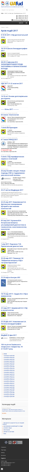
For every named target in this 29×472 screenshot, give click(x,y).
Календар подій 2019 (9, 368)
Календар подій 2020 (9, 366)
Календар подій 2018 (9, 370)
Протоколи (7, 430)
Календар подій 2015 (9, 376)
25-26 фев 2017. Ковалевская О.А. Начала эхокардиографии (13, 323)
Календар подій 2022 (9, 363)
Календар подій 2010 (9, 385)
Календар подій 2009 (9, 387)
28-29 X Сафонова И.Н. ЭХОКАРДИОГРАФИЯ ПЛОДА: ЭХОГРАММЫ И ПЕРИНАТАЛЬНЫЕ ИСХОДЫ (14, 65)
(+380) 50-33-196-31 (22, 18)
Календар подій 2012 (9, 381)
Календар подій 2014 (9, 378)
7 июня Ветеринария (9, 128)
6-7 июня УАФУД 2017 (9, 140)
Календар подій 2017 (9, 372)
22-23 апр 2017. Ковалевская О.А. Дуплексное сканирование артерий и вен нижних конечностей (13, 205)
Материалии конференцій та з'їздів (13, 426)
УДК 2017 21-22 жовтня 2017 (12, 83)
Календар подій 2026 (9, 355)
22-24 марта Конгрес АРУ (10, 277)
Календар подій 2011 (9, 383)
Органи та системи (9, 431)
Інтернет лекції (8, 428)
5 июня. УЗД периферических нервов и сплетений (12, 158)
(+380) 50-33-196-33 (22, 16)
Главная (3, 27)
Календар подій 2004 (9, 396)
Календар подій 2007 (9, 391)
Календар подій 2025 (9, 357)
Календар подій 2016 (9, 374)
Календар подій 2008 (9, 389)
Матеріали (6, 419)
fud (16, 3)
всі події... (4, 413)
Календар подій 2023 (9, 361)
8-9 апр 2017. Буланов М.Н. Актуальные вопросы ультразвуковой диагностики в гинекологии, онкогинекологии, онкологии (14, 224)
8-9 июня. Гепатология (10, 115)
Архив (7, 27)
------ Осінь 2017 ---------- (10, 109)
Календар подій (8, 404)
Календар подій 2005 (9, 394)
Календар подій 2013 (9, 379)
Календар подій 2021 (9, 365)
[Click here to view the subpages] (3, 353)
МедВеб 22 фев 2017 (9, 335)
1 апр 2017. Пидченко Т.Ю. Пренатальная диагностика (12, 245)
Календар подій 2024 (9, 359)
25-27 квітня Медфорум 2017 (12, 190)
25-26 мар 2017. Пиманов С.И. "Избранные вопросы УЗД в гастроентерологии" (12, 260)
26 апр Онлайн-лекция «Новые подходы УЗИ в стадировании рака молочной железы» (13, 173)
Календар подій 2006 (9, 392)
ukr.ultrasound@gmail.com (20, 20)
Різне (5, 433)
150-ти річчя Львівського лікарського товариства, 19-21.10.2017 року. (12, 347)
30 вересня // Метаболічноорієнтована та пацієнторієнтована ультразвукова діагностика (13, 410)
